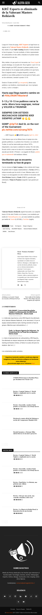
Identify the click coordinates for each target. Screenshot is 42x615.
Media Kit (28, 609)
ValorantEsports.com (14, 217)
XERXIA (4, 231)
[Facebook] (6, 38)
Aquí (33, 363)
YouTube (26, 219)
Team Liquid (35, 62)
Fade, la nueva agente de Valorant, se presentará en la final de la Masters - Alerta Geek (24, 332)
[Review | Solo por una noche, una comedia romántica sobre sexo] (7, 500)
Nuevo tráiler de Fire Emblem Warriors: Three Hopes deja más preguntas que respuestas (32, 298)
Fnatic (11, 226)
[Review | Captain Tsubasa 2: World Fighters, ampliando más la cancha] (7, 396)
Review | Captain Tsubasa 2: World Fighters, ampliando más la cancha (24, 392)
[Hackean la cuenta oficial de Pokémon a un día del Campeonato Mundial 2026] (7, 423)
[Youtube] (24, 602)
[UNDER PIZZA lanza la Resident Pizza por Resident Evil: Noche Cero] (7, 382)
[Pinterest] (18, 38)
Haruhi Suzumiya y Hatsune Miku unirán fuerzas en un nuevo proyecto (25, 432)
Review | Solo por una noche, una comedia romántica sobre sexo (23, 496)
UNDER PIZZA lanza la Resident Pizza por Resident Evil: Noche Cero (25, 378)
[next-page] (6, 444)
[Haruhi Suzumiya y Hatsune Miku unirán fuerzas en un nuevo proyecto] (7, 436)
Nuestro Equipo (20, 609)
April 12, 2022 (33, 135)
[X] (12, 38)
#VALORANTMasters (15, 95)
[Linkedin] (30, 38)
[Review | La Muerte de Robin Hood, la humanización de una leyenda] (7, 514)
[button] (3, 2)
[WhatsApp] (24, 38)
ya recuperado (23, 82)
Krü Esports (18, 226)
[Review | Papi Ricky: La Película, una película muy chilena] (7, 486)
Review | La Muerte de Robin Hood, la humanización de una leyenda (25, 510)
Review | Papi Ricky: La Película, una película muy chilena (25, 483)
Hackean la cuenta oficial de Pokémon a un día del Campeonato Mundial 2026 (26, 419)
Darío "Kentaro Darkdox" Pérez (20, 25)
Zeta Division (11, 231)
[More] (36, 38)
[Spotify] (26, 596)
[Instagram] (18, 284)
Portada (13, 609)
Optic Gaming (6, 228)
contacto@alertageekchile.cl (25, 583)
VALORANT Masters (17, 228)
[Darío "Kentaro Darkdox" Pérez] (5, 26)
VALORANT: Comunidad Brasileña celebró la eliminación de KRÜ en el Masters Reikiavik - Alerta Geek (23, 312)
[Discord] (5, 596)
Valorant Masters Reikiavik (19, 47)
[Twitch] (36, 596)
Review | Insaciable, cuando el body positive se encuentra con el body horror (26, 405)
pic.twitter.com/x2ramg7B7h (17, 129)
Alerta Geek (9, 612)
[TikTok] (31, 596)
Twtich (12, 219)
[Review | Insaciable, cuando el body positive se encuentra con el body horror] (7, 409)
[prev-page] (3, 444)
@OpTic (13, 124)
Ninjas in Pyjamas (27, 226)
